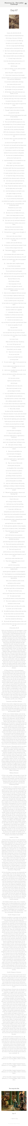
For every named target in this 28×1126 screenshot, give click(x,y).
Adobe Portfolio (16, 1123)
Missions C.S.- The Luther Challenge (14, 3)
